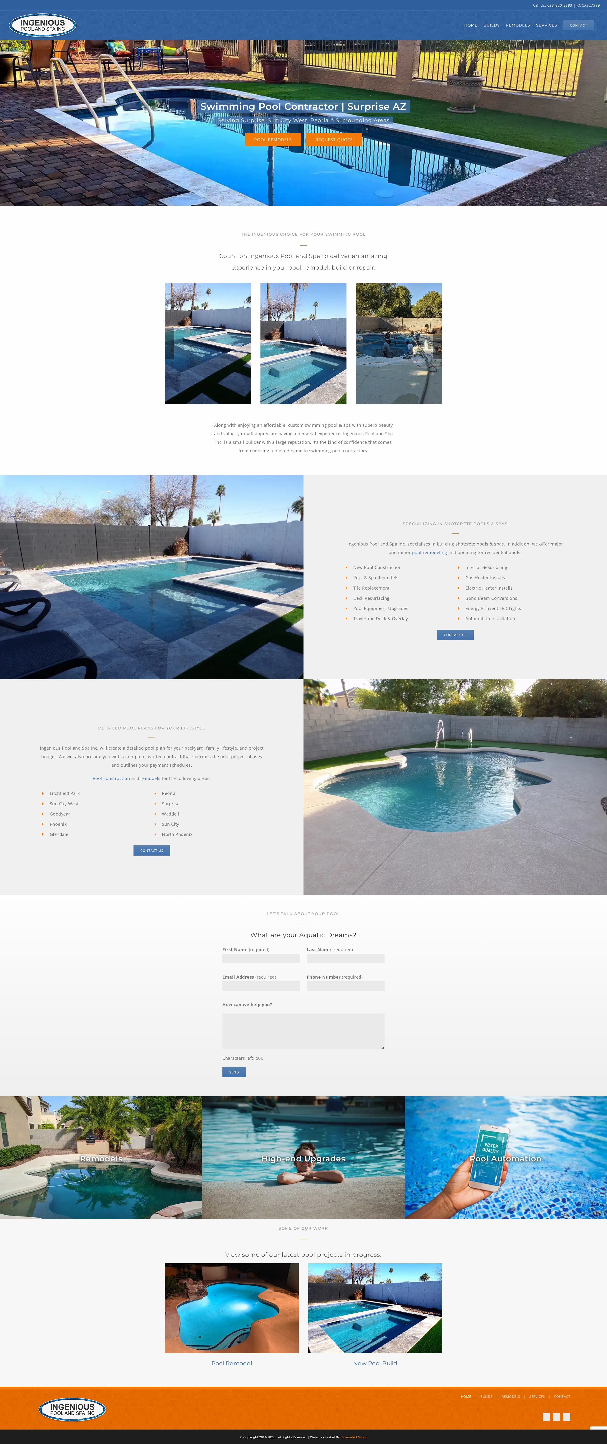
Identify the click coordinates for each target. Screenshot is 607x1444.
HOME (466, 1396)
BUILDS (486, 1396)
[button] (169, 343)
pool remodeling (429, 552)
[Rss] (566, 1417)
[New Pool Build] (375, 1308)
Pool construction (111, 778)
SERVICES (537, 1396)
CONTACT (562, 1396)
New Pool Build (375, 1363)
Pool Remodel (232, 1363)
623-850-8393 (559, 5)
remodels (151, 778)
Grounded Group (354, 1437)
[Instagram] (555, 1417)
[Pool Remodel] (232, 1308)
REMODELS (511, 1396)
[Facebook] (544, 1417)
